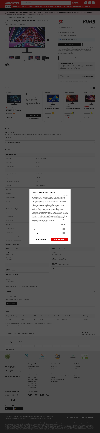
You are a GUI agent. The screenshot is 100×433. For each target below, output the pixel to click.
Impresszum (40, 221)
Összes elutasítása (41, 239)
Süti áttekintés (46, 221)
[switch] (63, 229)
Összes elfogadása (59, 239)
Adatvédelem (34, 221)
